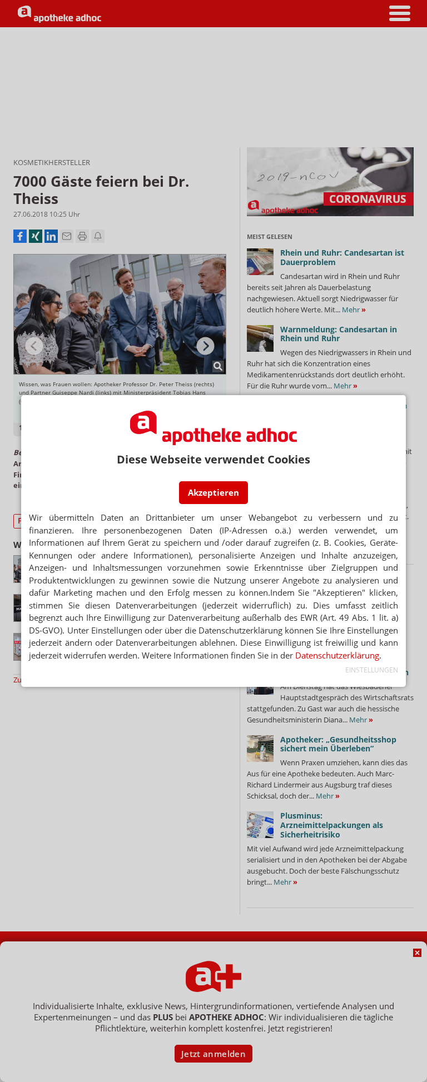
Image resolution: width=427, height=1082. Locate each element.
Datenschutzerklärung (337, 655)
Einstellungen (371, 670)
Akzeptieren (213, 492)
